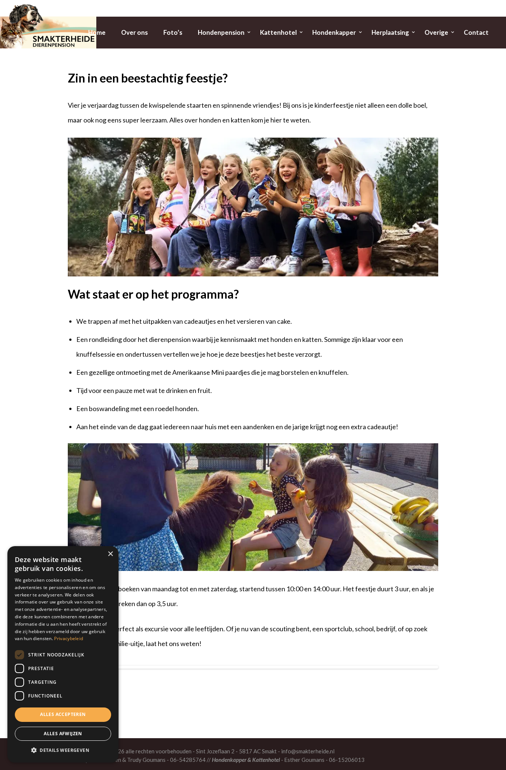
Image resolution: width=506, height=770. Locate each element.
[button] (63, 751)
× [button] (110, 554)
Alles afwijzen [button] (63, 733)
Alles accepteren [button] (63, 714)
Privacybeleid (68, 638)
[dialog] (63, 654)
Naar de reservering (253, 699)
